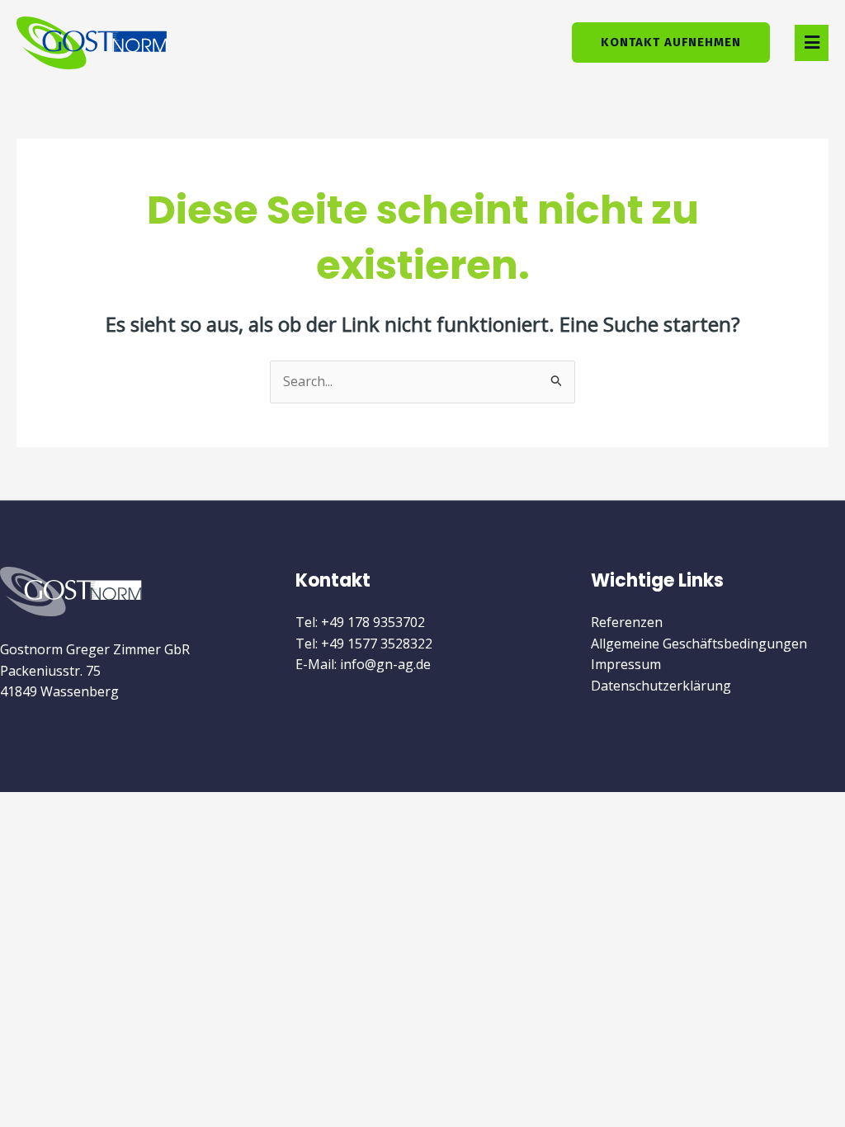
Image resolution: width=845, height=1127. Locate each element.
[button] (811, 43)
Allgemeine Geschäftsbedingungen (699, 643)
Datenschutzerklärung (661, 686)
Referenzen (627, 622)
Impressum (626, 664)
